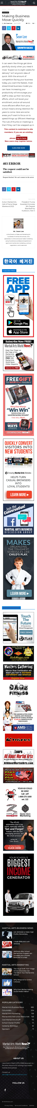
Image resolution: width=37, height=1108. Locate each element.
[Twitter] (9, 28)
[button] (18, 155)
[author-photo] (18, 228)
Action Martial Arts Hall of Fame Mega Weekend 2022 (9, 204)
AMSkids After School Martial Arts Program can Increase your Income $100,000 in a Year (23, 954)
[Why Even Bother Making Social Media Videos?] (7, 992)
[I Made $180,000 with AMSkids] (7, 944)
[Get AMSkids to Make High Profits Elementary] (7, 934)
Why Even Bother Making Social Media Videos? (23, 991)
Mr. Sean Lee (8, 23)
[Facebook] (4, 28)
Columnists (11, 9)
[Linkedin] (18, 28)
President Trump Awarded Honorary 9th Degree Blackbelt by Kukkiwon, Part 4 (27, 206)
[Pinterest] (14, 28)
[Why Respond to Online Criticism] (7, 982)
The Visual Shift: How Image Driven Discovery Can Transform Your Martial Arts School (24, 972)
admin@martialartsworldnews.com (14, 1075)
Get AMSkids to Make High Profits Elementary (24, 933)
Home (4, 9)
